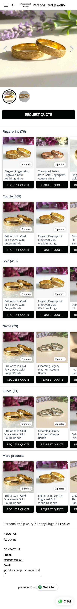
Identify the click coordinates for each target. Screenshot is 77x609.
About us (10, 539)
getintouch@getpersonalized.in (22, 572)
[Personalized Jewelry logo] (25, 5)
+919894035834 (13, 559)
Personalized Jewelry (49, 5)
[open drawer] (6, 5)
